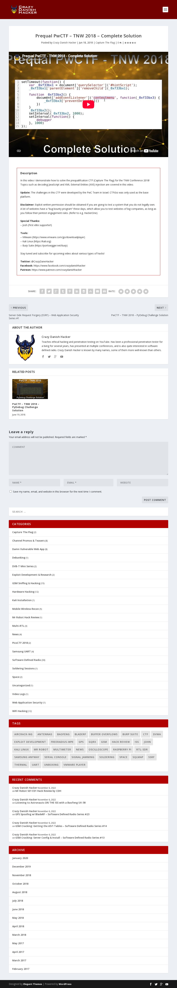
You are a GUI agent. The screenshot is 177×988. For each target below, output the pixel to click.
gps (81, 741)
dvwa (157, 734)
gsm (104, 741)
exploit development (30, 741)
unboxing (51, 764)
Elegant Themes (32, 984)
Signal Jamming (83, 757)
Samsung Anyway (26, 757)
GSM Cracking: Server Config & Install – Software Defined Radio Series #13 (59, 837)
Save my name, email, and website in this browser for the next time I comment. (57, 491)
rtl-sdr (142, 749)
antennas (45, 734)
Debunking (18, 557)
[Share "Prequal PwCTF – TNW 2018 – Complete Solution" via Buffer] (83, 291)
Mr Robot (41, 749)
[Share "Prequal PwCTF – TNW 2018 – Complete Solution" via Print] (104, 291)
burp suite (130, 734)
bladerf (80, 734)
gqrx (92, 741)
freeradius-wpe (62, 741)
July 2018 (17, 900)
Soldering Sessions (23, 668)
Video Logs (18, 694)
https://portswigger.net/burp (51, 245)
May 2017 (18, 943)
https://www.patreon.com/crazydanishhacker (57, 269)
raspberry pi (122, 749)
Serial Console (55, 757)
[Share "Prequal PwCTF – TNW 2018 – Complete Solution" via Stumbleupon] (90, 291)
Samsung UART (21, 651)
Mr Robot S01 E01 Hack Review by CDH (38, 790)
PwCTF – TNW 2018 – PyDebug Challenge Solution (25, 407)
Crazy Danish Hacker (64, 42)
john (147, 741)
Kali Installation (22, 600)
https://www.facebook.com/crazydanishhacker (59, 265)
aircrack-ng (23, 734)
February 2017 (20, 969)
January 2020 (20, 858)
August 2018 (19, 892)
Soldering (106, 757)
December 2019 (21, 866)
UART (35, 764)
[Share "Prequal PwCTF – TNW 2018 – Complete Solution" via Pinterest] (69, 291)
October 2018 (20, 883)
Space (15, 677)
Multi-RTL (18, 625)
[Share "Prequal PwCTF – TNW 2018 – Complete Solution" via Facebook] (42, 291)
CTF (145, 734)
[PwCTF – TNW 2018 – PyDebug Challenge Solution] (30, 389)
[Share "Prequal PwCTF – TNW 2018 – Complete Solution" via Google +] (56, 291)
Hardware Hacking (23, 591)
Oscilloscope (98, 749)
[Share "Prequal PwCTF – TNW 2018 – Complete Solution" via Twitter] (49, 291)
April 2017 (18, 952)
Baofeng (63, 734)
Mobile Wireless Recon (25, 608)
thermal (20, 764)
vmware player (75, 764)
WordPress (65, 984)
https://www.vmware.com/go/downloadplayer (58, 237)
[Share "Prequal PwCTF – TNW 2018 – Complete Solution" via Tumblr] (62, 291)
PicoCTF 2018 (20, 642)
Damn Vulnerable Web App (28, 549)
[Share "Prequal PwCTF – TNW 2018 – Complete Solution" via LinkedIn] (76, 291)
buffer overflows (104, 734)
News (15, 634)
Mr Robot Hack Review (25, 617)
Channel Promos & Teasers (28, 540)
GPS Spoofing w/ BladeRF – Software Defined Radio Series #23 (52, 814)
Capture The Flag (105, 42)
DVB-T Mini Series (23, 566)
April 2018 (18, 926)
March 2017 (19, 960)
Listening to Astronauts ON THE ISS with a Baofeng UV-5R (50, 802)
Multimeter (62, 749)
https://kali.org (42, 241)
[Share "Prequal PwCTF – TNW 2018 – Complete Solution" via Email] (97, 291)
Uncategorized (21, 685)
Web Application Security (27, 702)
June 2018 (18, 909)
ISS (137, 741)
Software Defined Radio (26, 660)
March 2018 (19, 934)
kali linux (21, 749)
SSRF (151, 757)
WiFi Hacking (19, 711)
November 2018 (21, 875)
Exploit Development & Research (32, 574)
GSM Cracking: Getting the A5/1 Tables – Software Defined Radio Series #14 (61, 826)
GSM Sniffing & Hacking (26, 583)
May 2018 (18, 917)
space (123, 757)
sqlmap (138, 757)
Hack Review (121, 741)
